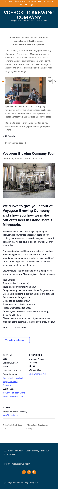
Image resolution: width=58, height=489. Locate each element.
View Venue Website (11, 415)
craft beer (15, 392)
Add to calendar (16, 340)
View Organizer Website (39, 373)
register (33, 274)
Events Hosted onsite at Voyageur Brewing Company (13, 381)
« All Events (9, 136)
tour (21, 396)
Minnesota (14, 396)
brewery (6, 392)
